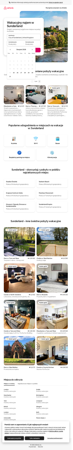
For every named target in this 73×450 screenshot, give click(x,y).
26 (17, 73)
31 (10, 76)
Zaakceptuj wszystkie (14, 438)
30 (32, 73)
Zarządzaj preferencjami (54, 438)
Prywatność (32, 447)
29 (28, 73)
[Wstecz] (32, 81)
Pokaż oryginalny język (56, 2)
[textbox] (15, 44)
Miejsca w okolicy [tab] (9, 384)
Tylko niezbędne (34, 438)
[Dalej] (39, 81)
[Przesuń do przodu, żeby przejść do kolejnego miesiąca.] (32, 49)
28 (25, 73)
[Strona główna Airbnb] (8, 8)
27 (21, 73)
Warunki (40, 447)
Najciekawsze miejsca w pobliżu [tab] (28, 384)
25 (14, 73)
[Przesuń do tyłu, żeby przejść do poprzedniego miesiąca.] (10, 49)
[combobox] (23, 37)
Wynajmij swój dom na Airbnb (56, 8)
